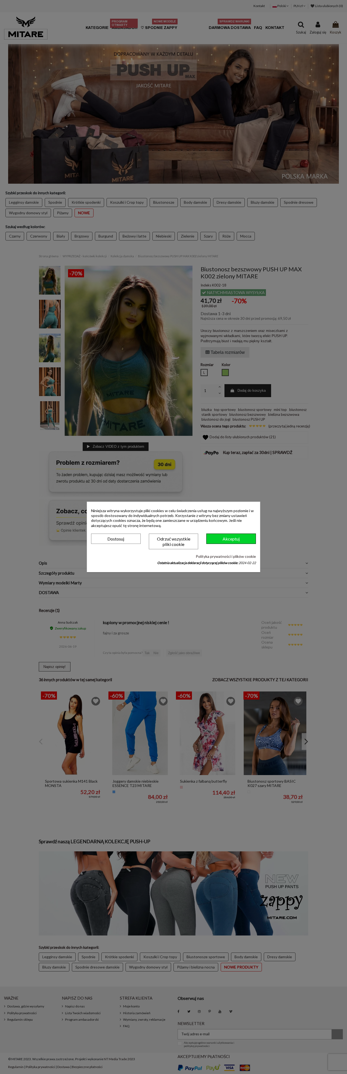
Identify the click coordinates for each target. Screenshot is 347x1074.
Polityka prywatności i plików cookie (226, 556)
